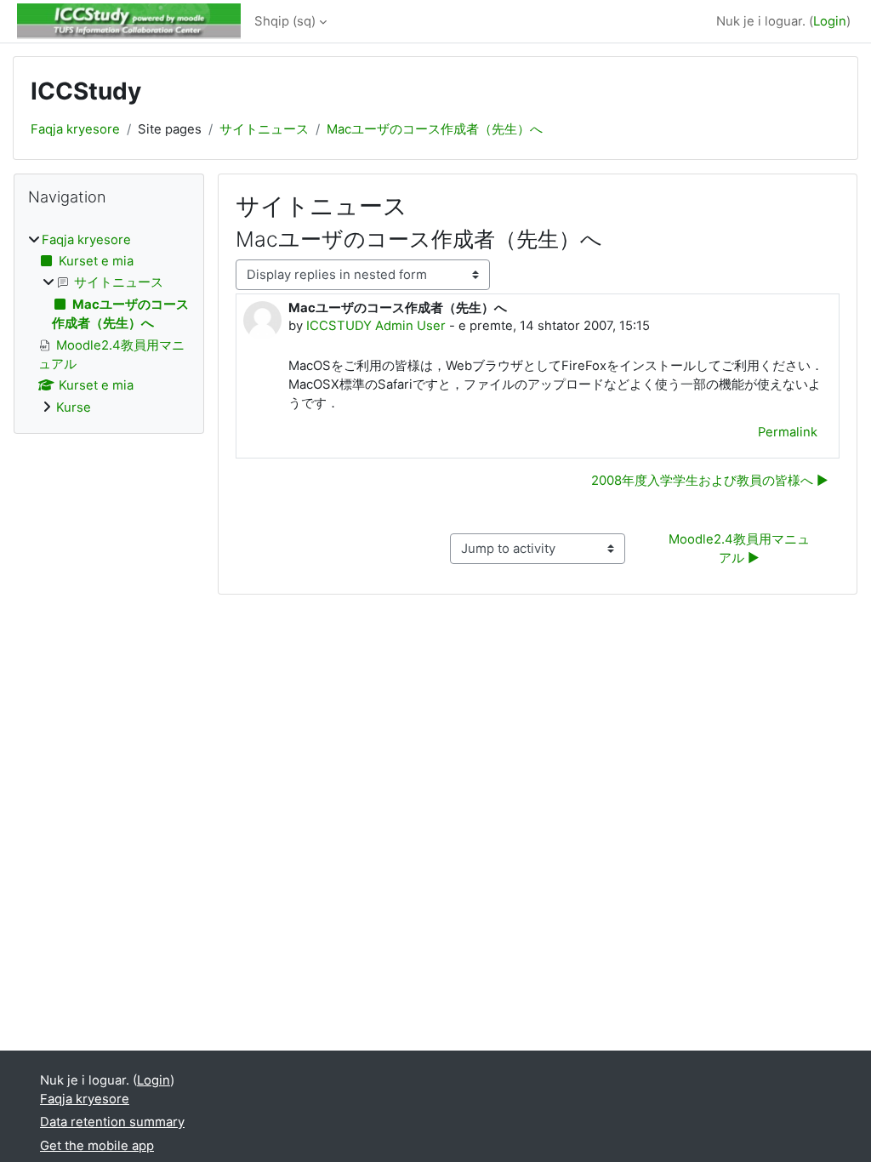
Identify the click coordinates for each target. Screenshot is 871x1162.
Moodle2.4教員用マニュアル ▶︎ (739, 549)
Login (829, 21)
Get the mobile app (97, 1145)
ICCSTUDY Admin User (376, 325)
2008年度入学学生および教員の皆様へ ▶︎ (709, 480)
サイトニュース (264, 129)
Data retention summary (112, 1122)
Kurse (73, 407)
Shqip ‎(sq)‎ (285, 21)
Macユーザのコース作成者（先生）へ (435, 129)
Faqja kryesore (75, 129)
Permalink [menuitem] (787, 432)
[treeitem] (109, 324)
